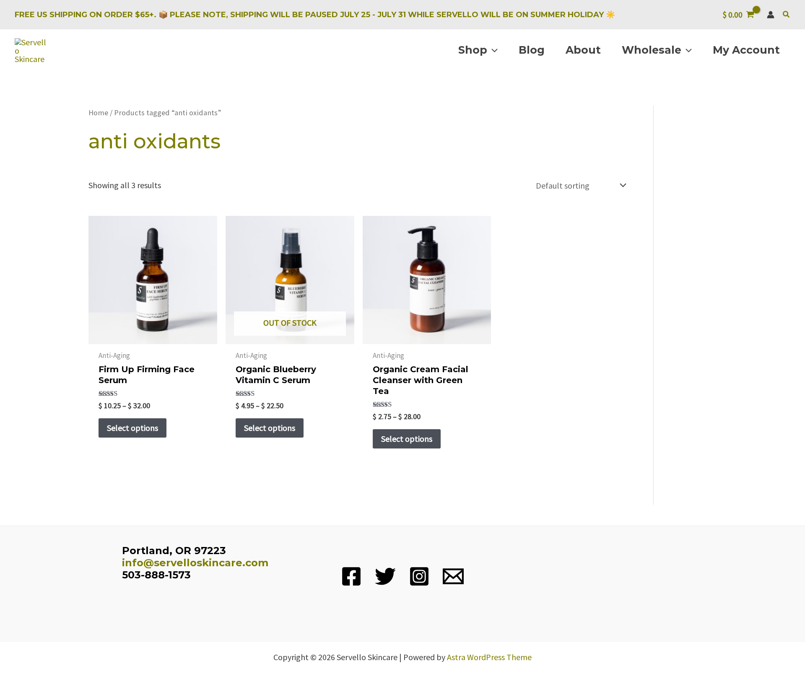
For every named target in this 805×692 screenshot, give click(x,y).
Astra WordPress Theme (489, 657)
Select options (132, 427)
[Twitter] (385, 576)
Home (98, 112)
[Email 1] (453, 576)
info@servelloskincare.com (195, 563)
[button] (786, 14)
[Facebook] (351, 576)
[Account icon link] (770, 14)
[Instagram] (419, 576)
